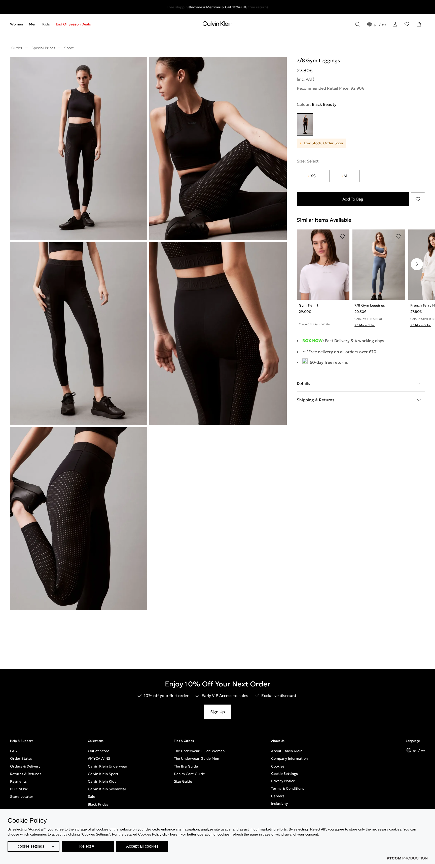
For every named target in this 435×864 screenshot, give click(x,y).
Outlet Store (98, 751)
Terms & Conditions (287, 788)
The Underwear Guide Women (199, 751)
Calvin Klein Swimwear (107, 789)
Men (32, 24)
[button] (417, 264)
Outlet (16, 48)
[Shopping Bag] (419, 24)
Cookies (277, 766)
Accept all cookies (142, 846)
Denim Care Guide (189, 774)
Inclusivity (279, 803)
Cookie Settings (284, 773)
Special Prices (43, 48)
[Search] (357, 24)
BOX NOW (19, 789)
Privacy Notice (283, 781)
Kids (46, 24)
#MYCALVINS (99, 758)
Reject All (87, 846)
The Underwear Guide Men (196, 758)
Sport (69, 48)
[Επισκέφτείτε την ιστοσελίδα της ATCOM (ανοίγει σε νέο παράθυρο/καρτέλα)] (407, 858)
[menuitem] (18, 24)
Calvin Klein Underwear (107, 766)
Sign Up (217, 711)
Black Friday (98, 804)
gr (376, 24)
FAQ (14, 751)
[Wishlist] (407, 24)
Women (16, 24)
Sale (91, 796)
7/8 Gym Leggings (369, 305)
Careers (277, 796)
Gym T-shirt (308, 305)
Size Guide (183, 781)
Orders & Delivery (25, 766)
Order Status (21, 758)
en (384, 24)
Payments (18, 781)
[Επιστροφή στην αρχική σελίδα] (217, 24)
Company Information (289, 758)
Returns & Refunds (25, 774)
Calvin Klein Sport (103, 774)
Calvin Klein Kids (102, 781)
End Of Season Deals (73, 24)
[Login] (395, 24)
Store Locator (21, 796)
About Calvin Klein (286, 751)
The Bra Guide (186, 766)
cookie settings (31, 846)
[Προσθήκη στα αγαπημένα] (418, 199)
